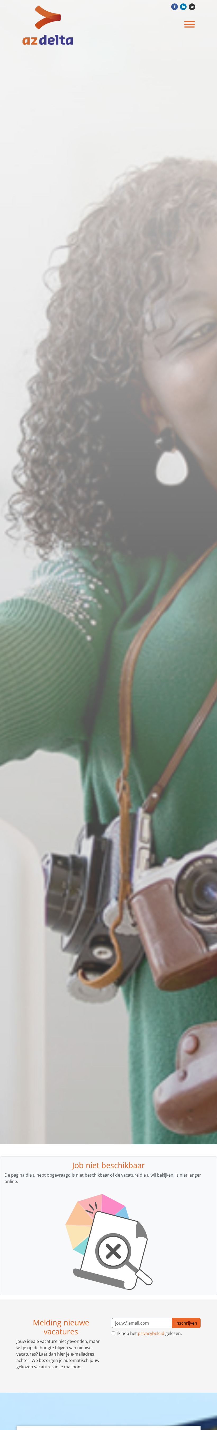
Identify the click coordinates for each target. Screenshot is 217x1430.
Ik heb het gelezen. (149, 1333)
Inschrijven (186, 1323)
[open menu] (189, 23)
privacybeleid (151, 1333)
